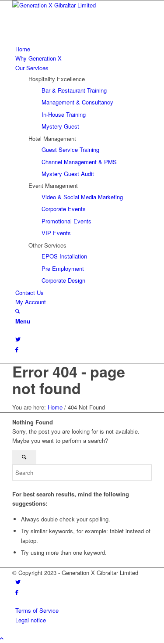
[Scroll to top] (1, 638)
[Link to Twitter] (18, 339)
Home (55, 407)
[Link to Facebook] (16, 349)
